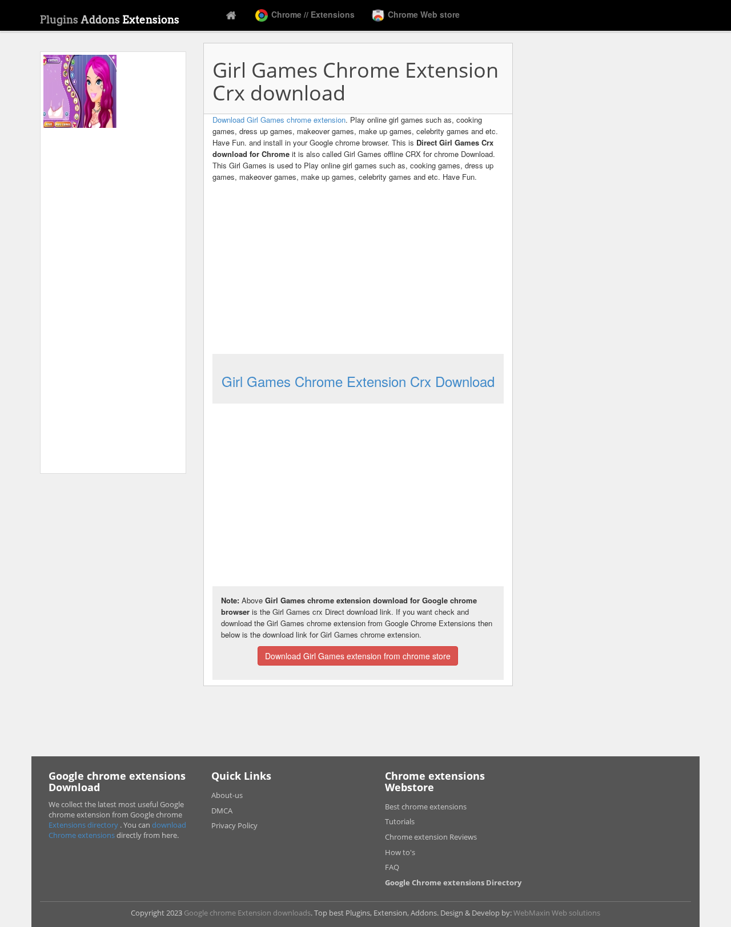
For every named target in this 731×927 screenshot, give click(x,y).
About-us (227, 795)
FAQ (392, 867)
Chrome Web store (422, 14)
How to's (400, 852)
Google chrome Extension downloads (247, 913)
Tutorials (400, 821)
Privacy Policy (234, 825)
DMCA (221, 810)
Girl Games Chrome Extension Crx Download (358, 381)
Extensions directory (84, 825)
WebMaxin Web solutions (556, 913)
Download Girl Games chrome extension (279, 119)
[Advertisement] (113, 299)
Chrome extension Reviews (431, 837)
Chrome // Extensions (312, 14)
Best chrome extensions (426, 806)
